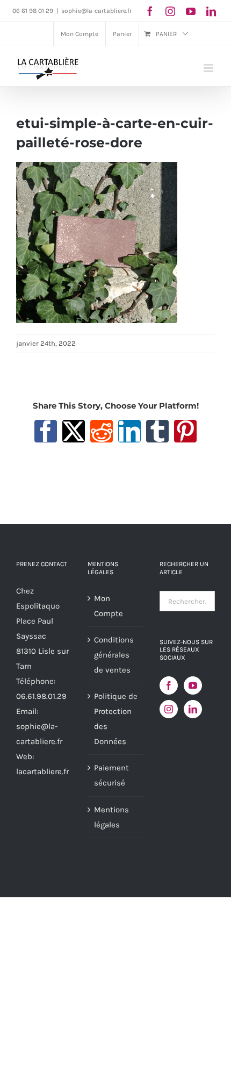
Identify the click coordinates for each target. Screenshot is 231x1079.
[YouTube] (193, 685)
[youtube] (190, 11)
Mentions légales (111, 817)
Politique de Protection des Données (116, 718)
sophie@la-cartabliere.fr (96, 11)
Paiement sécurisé (111, 775)
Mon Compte (108, 606)
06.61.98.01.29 (41, 696)
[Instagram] (169, 709)
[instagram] (170, 11)
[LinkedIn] (193, 709)
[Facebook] (169, 685)
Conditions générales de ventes (114, 655)
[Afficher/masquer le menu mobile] (209, 68)
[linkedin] (211, 11)
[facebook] (149, 11)
